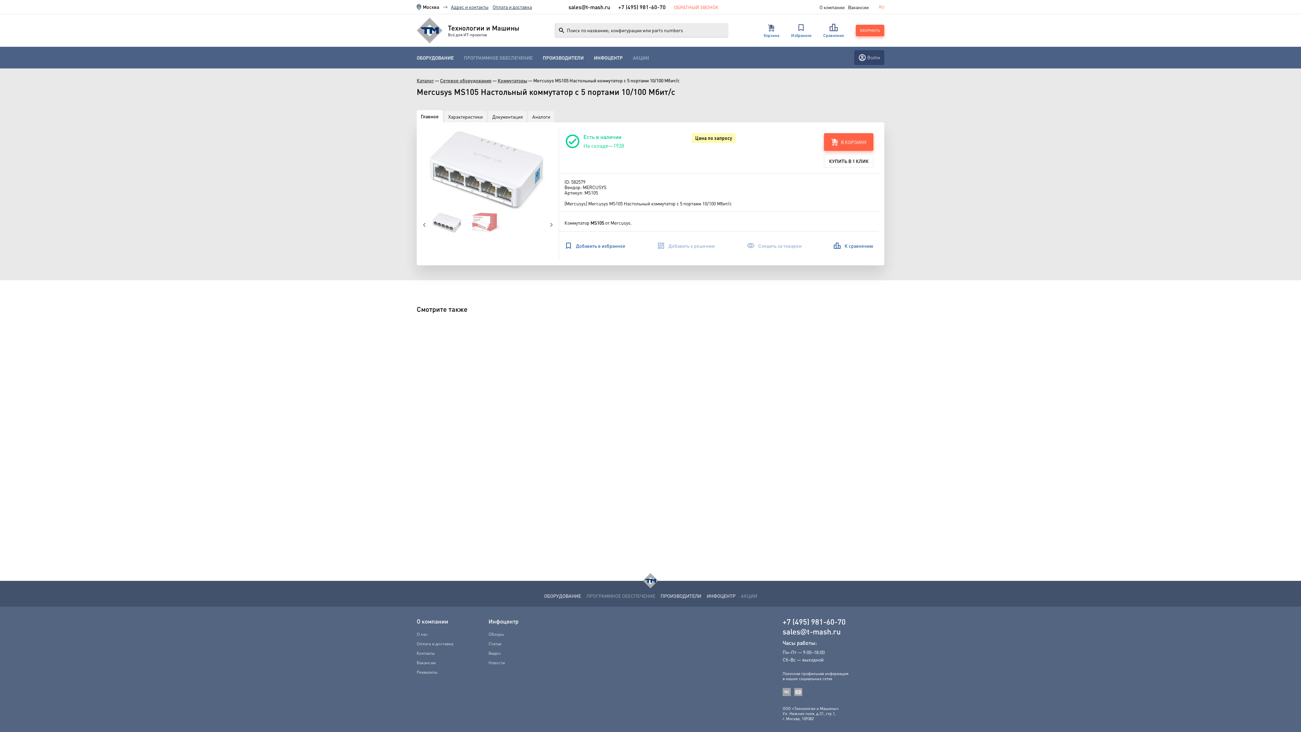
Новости (497, 662)
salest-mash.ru (589, 7)
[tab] (430, 116)
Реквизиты (427, 672)
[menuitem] (435, 57)
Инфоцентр (608, 58)
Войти (873, 57)
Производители (563, 58)
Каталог (425, 80)
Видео (495, 653)
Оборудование (435, 58)
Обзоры (496, 634)
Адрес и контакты (470, 7)
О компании (832, 7)
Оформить (870, 30)
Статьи (495, 643)
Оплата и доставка (512, 7)
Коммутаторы (512, 80)
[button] (488, 170)
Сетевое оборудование (466, 80)
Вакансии (858, 7)
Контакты (426, 653)
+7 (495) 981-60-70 (642, 7)
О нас (422, 634)
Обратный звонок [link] (696, 7)
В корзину (854, 142)
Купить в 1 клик (849, 161)
